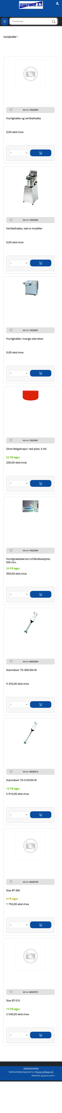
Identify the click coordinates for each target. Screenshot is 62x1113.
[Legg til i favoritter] (11, 110)
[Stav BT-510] (30, 960)
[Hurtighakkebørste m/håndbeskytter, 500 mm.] (30, 518)
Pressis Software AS (44, 1071)
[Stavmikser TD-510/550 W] (30, 740)
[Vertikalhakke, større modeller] (30, 188)
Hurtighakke (9, 36)
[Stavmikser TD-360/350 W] (30, 629)
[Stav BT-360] (30, 850)
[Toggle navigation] (4, 21)
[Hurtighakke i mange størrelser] (30, 298)
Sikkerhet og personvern (42, 1075)
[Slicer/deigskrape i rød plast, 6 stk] (30, 408)
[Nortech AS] (31, 4)
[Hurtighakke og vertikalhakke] (30, 78)
